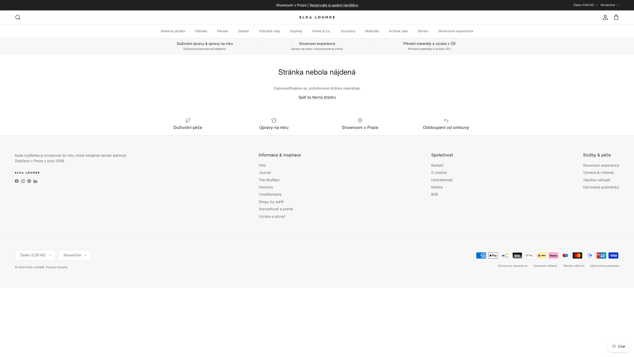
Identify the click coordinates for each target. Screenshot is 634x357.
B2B (434, 194)
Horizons (266, 187)
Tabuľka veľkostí (596, 180)
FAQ (262, 165)
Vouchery (348, 31)
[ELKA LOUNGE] (317, 17)
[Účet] (604, 17)
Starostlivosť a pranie (276, 209)
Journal (265, 172)
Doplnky (296, 31)
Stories (423, 31)
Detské (243, 31)
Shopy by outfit (271, 202)
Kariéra (437, 187)
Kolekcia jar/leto (173, 31)
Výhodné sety (269, 31)
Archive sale (398, 31)
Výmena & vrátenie (598, 172)
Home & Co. (321, 31)
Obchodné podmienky (601, 187)
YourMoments (270, 194)
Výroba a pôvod (272, 216)
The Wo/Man (269, 180)
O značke (439, 172)
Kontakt (437, 165)
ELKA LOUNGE (35, 267)
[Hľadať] (18, 17)
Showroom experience (455, 31)
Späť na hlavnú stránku (317, 97)
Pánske (222, 31)
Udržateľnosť (441, 180)
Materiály (372, 31)
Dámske (201, 31)
